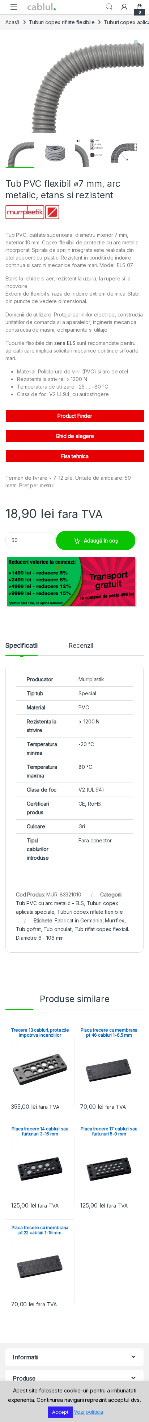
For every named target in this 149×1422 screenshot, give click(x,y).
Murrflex (114, 920)
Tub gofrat (28, 929)
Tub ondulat (57, 929)
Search (109, 7)
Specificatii (21, 645)
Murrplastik (91, 679)
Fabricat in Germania (78, 920)
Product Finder (75, 416)
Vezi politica (88, 1411)
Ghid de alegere (75, 436)
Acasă (12, 22)
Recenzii (80, 645)
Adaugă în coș (101, 540)
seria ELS (65, 343)
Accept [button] (60, 1412)
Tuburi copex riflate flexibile (62, 22)
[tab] (21, 648)
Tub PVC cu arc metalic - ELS (50, 903)
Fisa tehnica (75, 456)
